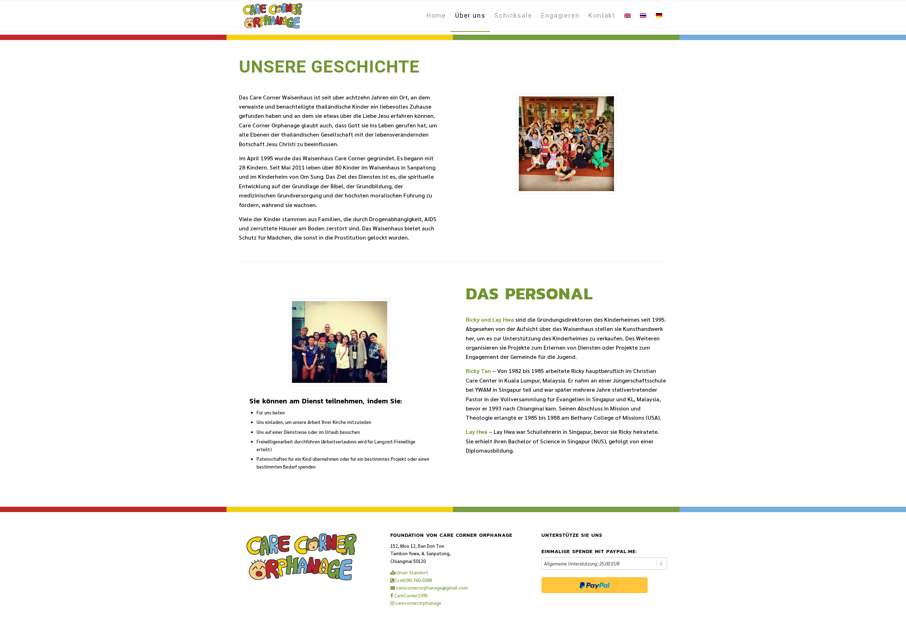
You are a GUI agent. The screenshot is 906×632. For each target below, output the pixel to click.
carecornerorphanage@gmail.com (431, 588)
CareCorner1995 (410, 595)
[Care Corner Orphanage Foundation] (272, 15)
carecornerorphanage (417, 603)
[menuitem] (436, 15)
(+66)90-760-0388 (413, 580)
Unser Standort (411, 572)
